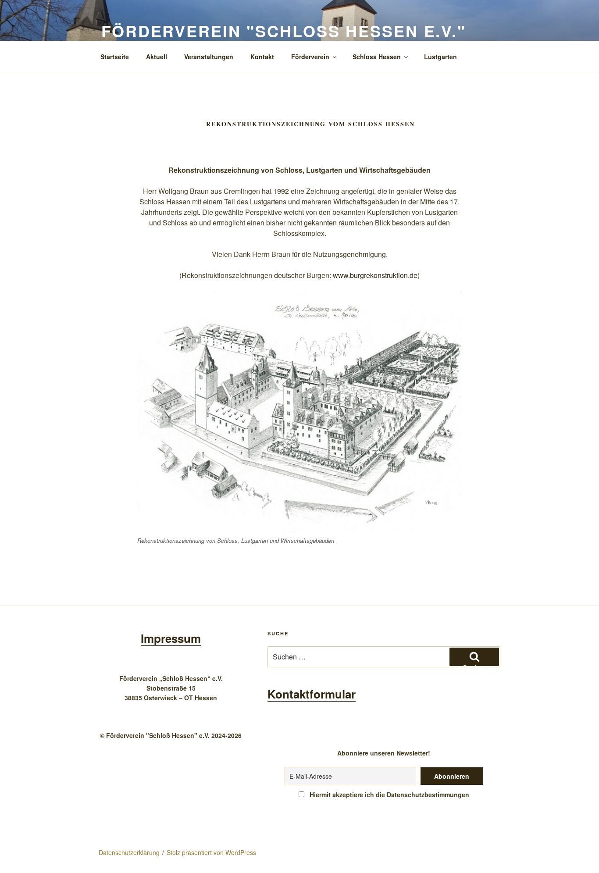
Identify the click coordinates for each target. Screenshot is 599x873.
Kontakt (262, 56)
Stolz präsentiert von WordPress (211, 852)
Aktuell (156, 56)
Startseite (114, 56)
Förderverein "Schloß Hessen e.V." (283, 30)
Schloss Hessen (377, 56)
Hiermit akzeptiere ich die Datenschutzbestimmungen (388, 794)
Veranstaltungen (208, 56)
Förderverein (310, 56)
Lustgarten (440, 56)
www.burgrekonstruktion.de (375, 275)
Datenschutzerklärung (129, 852)
